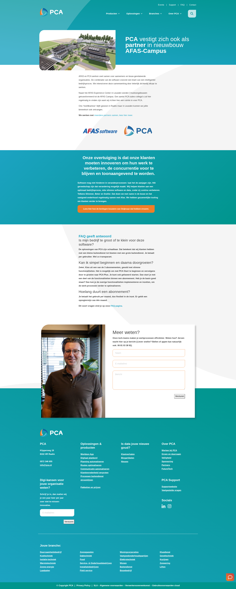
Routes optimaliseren (91, 465)
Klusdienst (165, 552)
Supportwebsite (169, 486)
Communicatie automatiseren (95, 469)
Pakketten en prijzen (90, 487)
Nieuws (124, 461)
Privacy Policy (83, 585)
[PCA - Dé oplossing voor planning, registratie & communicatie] (51, 12)
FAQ (182, 5)
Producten (111, 13)
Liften (162, 567)
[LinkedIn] (163, 506)
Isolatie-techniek (48, 559)
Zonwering (165, 563)
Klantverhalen (128, 454)
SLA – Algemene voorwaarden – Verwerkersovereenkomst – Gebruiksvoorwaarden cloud (137, 585)
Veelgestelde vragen (171, 490)
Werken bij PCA (169, 450)
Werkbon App (87, 454)
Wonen (123, 563)
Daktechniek (86, 556)
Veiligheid (166, 458)
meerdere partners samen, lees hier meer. (113, 115)
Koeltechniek (46, 556)
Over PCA (174, 13)
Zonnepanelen (87, 552)
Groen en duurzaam (171, 454)
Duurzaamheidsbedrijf (51, 552)
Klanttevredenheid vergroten (94, 472)
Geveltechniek (167, 556)
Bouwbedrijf (126, 570)
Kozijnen (164, 559)
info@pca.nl (46, 465)
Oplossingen (133, 13)
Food (82, 559)
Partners (166, 465)
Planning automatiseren (92, 461)
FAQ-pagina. (117, 306)
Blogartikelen (127, 458)
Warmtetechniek (48, 563)
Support (172, 5)
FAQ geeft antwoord (95, 236)
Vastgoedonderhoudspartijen (134, 556)
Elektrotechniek (127, 559)
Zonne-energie (47, 567)
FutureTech (167, 469)
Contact (192, 5)
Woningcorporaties (129, 552)
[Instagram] (169, 506)
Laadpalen (45, 570)
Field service (86, 570)
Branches (154, 13)
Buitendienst (126, 567)
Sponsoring (167, 461)
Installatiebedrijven (89, 567)
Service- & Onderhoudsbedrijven (96, 563)
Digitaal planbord (89, 458)
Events (161, 5)
